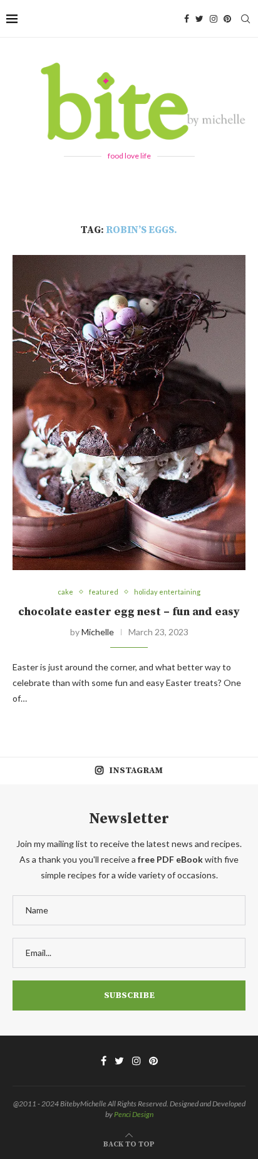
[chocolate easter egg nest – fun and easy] (129, 413)
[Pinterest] (227, 19)
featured (103, 592)
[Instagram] (213, 19)
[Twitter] (199, 19)
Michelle (97, 631)
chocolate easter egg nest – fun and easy (129, 612)
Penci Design (133, 1114)
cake (65, 592)
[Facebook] (186, 19)
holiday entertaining (167, 592)
